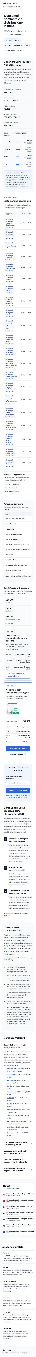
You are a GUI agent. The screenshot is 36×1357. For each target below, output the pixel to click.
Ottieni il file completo (18, 748)
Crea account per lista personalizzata (18, 675)
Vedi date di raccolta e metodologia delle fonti (18, 914)
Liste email (10, 6)
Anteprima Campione (18, 754)
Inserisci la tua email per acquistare (14, 777)
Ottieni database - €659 (18, 790)
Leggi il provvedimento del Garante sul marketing (18, 959)
